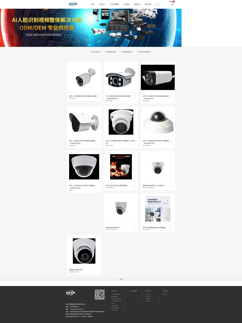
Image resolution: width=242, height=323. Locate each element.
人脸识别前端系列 (115, 294)
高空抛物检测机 (111, 52)
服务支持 (137, 4)
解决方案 (148, 4)
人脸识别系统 (114, 305)
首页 (92, 4)
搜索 (172, 4)
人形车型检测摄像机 (144, 52)
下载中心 (165, 294)
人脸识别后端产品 (115, 298)
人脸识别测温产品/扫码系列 (116, 302)
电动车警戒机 (95, 52)
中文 (170, 1)
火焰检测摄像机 (126, 52)
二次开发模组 (114, 4)
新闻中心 (148, 301)
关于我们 (127, 4)
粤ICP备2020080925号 (72, 316)
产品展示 (114, 291)
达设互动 (90, 316)
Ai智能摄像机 (114, 296)
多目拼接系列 (114, 310)
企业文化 (148, 296)
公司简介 (148, 294)
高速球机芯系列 (115, 307)
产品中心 (102, 4)
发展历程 (148, 298)
